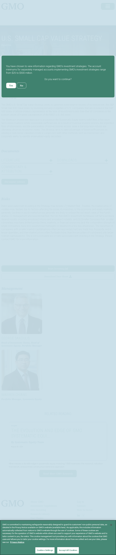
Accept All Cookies (68, 550)
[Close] (111, 525)
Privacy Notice (17, 542)
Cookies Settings (45, 550)
